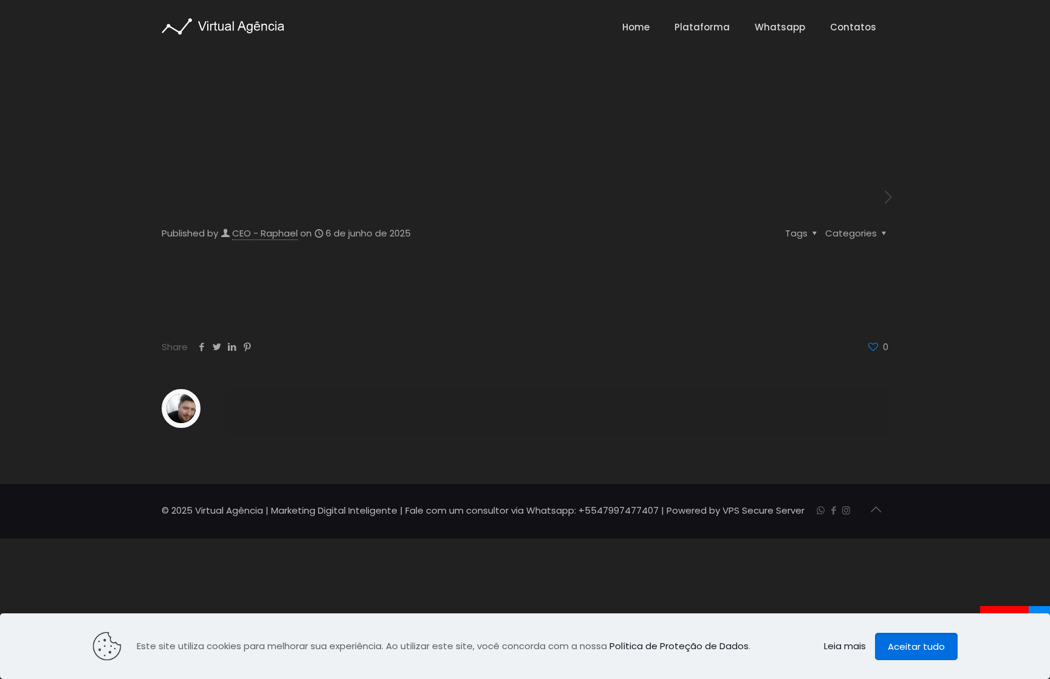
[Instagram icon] (846, 510)
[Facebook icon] (833, 510)
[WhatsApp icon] (820, 510)
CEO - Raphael (265, 233)
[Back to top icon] (875, 509)
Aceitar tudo (916, 646)
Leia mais (845, 645)
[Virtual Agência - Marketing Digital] (223, 26)
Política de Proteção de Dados (679, 645)
